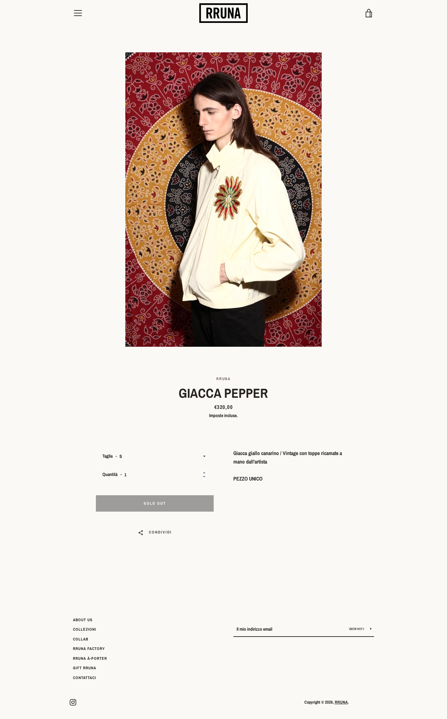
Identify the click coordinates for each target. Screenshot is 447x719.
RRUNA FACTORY (89, 648)
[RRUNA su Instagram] (73, 701)
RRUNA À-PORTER (90, 658)
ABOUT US (83, 620)
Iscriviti (357, 629)
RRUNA (341, 702)
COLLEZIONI (84, 629)
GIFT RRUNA (84, 668)
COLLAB (80, 639)
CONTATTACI (84, 677)
